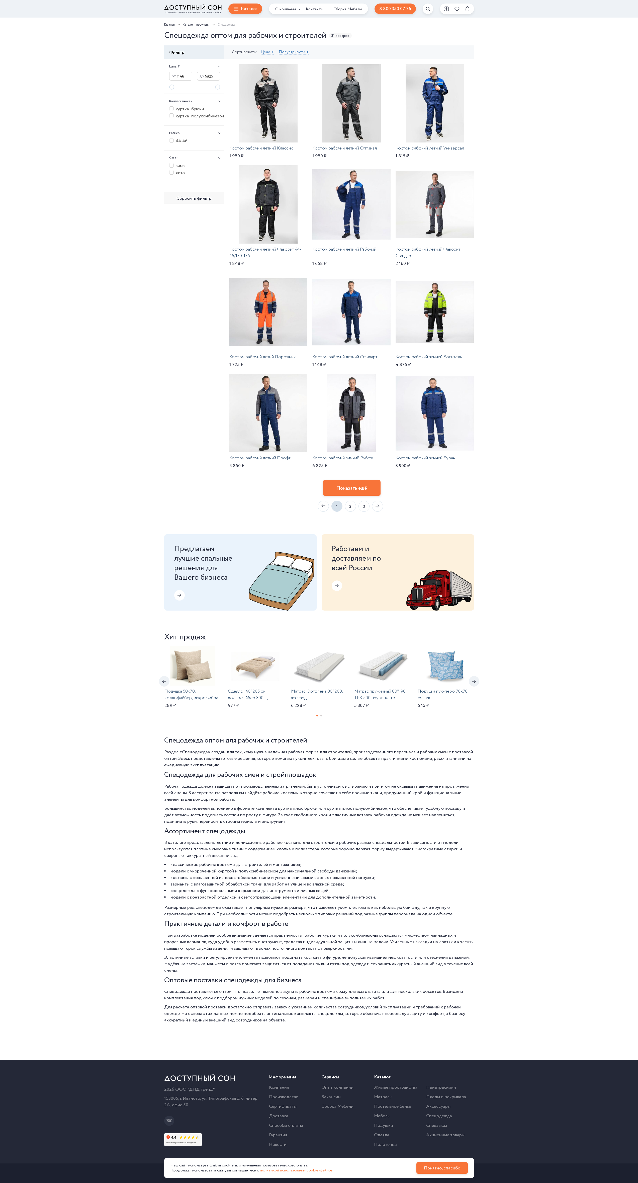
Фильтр (177, 52)
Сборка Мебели (347, 9)
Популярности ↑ (294, 52)
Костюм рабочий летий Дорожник (262, 357)
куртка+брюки (190, 108)
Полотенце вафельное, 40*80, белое (567, 694)
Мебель (382, 1116)
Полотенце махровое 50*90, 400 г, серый (502, 694)
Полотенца (385, 1144)
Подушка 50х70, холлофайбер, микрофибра (191, 694)
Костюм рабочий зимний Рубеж (342, 458)
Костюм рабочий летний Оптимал (344, 148)
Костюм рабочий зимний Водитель (429, 357)
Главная (169, 25)
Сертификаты (283, 1106)
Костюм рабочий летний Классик (261, 148)
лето (180, 172)
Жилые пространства (395, 1087)
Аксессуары (438, 1106)
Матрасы (383, 1097)
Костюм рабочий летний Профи (260, 458)
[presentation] (164, 681)
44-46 (182, 140)
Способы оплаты (286, 1125)
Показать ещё (351, 488)
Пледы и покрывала (446, 1097)
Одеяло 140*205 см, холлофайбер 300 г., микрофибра (248, 698)
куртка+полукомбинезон (198, 115)
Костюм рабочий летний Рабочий (344, 249)
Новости (278, 1144)
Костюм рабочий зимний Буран (425, 458)
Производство (283, 1097)
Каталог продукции (196, 25)
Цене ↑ (267, 52)
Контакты (314, 9)
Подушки (383, 1125)
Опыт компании (337, 1087)
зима (180, 165)
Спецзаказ (436, 1125)
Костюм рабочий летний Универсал (430, 148)
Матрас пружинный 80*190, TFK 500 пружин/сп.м (380, 694)
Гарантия (278, 1135)
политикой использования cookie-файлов (296, 1170)
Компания (279, 1087)
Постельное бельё (392, 1106)
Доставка (278, 1116)
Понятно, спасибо (442, 1168)
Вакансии (331, 1097)
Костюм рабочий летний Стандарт (344, 357)
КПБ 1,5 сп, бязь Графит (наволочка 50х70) (123, 694)
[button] (317, 715)
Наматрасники (441, 1087)
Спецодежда (439, 1116)
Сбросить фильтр (194, 198)
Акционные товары (445, 1135)
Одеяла (381, 1135)
